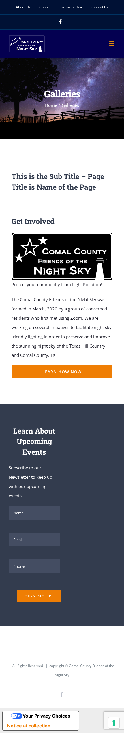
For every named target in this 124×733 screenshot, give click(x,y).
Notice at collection (28, 726)
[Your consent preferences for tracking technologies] (113, 722)
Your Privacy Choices (46, 716)
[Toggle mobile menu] (112, 44)
